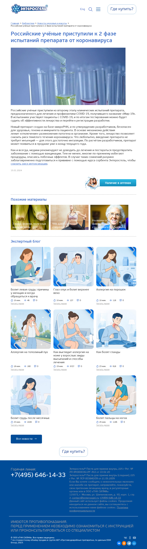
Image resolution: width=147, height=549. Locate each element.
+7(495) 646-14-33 (38, 475)
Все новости (26, 439)
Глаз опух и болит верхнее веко (71, 291)
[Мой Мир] (134, 543)
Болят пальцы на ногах (111, 418)
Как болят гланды (108, 352)
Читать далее (17, 304)
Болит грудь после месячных (30, 418)
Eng (82, 9)
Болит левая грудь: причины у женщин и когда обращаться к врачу (30, 293)
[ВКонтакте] (119, 543)
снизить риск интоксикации (29, 164)
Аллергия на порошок (110, 289)
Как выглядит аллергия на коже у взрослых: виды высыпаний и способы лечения (71, 357)
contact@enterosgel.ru (85, 498)
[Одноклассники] (124, 543)
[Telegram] (129, 543)
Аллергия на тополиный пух (29, 352)
